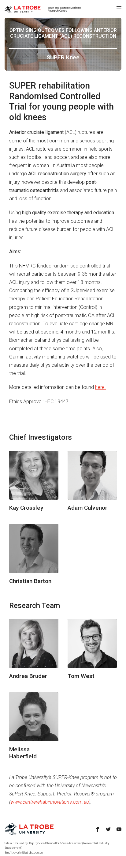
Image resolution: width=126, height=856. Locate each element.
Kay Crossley (26, 507)
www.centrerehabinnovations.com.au (50, 802)
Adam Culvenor (87, 507)
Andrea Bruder (28, 676)
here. (100, 387)
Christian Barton (30, 581)
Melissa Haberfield (23, 753)
